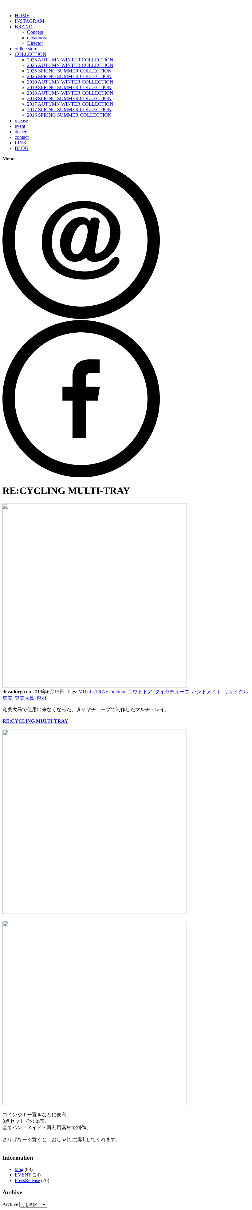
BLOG (22, 148)
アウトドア (140, 691)
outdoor (118, 691)
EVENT (23, 1174)
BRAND (24, 26)
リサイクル (236, 691)
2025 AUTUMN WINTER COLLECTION (70, 59)
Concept (35, 32)
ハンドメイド (206, 691)
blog (19, 1169)
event (20, 126)
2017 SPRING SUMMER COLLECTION (69, 109)
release (21, 120)
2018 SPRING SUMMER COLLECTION (69, 98)
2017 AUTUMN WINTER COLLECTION (70, 104)
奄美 (7, 698)
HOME (22, 15)
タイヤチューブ (172, 691)
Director (35, 43)
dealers (21, 131)
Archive (10, 1204)
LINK (21, 142)
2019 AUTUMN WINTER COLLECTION (70, 81)
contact (22, 137)
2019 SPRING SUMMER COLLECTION (69, 87)
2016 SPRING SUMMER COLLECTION (69, 115)
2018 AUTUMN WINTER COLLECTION (70, 93)
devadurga (37, 37)
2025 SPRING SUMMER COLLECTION (69, 70)
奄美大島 (24, 698)
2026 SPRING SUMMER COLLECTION (69, 76)
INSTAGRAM (29, 21)
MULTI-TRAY (93, 691)
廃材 (42, 698)
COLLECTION (30, 54)
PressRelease (27, 1180)
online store (26, 48)
